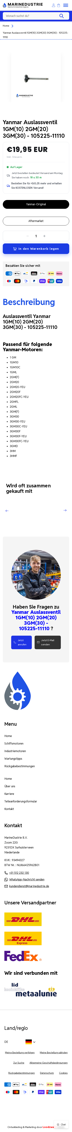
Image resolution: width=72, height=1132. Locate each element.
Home (6, 25)
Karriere (9, 794)
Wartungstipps (13, 759)
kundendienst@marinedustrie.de (29, 886)
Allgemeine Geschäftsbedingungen (49, 1062)
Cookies (63, 1072)
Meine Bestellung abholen (54, 1052)
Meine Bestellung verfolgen (20, 1052)
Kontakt (9, 809)
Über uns (9, 786)
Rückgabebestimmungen (19, 766)
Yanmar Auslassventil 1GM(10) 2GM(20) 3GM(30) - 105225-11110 (35, 35)
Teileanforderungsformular (20, 801)
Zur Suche (18, 1062)
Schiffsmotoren (13, 743)
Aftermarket (36, 221)
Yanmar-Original (36, 204)
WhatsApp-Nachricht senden (26, 879)
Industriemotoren (15, 751)
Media (53, 1127)
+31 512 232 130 (19, 873)
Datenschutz (47, 1072)
